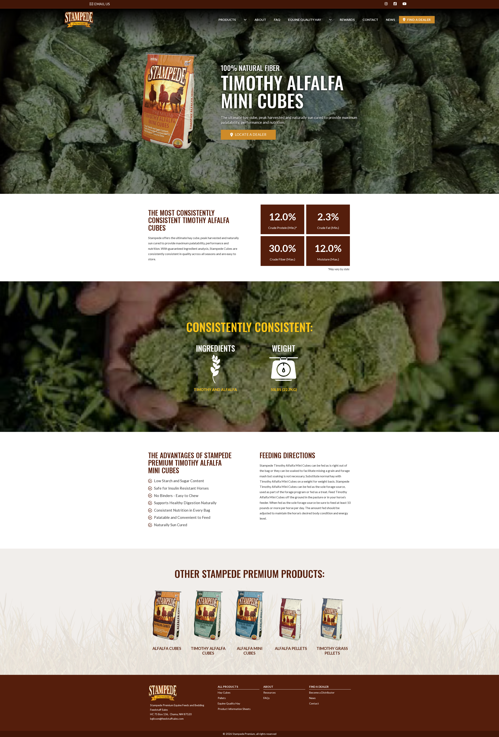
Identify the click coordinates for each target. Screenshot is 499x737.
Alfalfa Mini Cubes (249, 650)
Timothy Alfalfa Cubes (208, 650)
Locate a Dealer (250, 134)
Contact (370, 19)
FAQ (277, 19)
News (390, 19)
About (260, 19)
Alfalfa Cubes (166, 648)
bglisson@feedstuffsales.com (167, 718)
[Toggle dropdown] (245, 19)
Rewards (347, 19)
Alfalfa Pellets (291, 648)
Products (227, 19)
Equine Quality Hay (304, 19)
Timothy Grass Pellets (332, 650)
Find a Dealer (419, 19)
